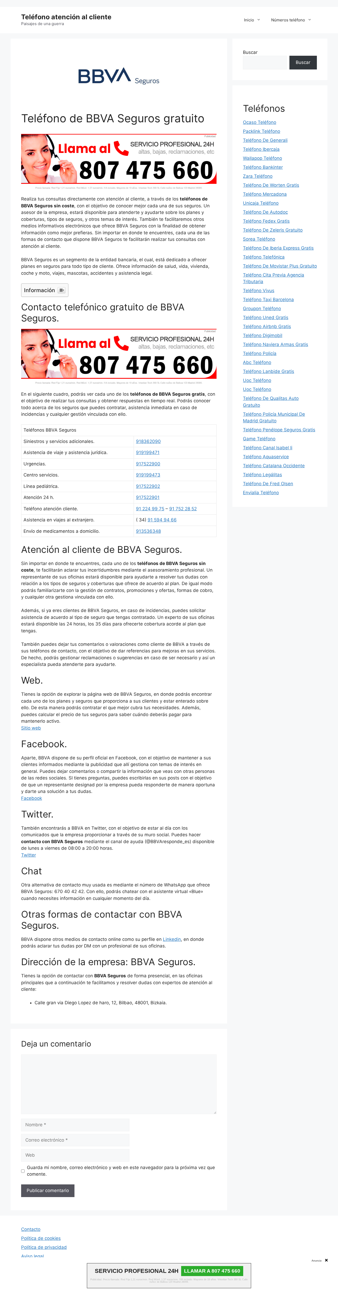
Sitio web (31, 728)
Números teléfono (288, 19)
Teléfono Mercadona (265, 194)
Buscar (250, 52)
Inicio (249, 19)
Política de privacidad (44, 1247)
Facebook (31, 798)
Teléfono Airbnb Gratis (267, 326)
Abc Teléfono (257, 362)
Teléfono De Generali (265, 140)
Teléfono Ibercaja (261, 149)
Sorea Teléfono (259, 239)
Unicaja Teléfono (261, 203)
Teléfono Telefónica (264, 257)
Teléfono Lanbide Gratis (268, 371)
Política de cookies (41, 1238)
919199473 (148, 475)
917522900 (148, 463)
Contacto (30, 1229)
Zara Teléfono (258, 176)
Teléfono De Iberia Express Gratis (278, 248)
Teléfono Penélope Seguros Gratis (279, 429)
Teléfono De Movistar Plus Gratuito (280, 266)
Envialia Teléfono (261, 492)
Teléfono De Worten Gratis (271, 185)
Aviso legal (32, 1256)
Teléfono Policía (259, 353)
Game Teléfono (259, 438)
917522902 (148, 486)
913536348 (148, 531)
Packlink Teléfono (261, 131)
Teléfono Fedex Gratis (266, 221)
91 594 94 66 (162, 519)
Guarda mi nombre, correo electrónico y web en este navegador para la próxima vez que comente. (121, 1171)
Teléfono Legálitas (262, 474)
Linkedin (172, 939)
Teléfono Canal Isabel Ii (267, 447)
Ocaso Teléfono (259, 122)
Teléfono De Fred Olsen (268, 483)
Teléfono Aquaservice (266, 456)
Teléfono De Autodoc (265, 212)
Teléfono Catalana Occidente (274, 465)
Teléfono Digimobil (262, 335)
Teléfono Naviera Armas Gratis (275, 344)
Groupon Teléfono (262, 308)
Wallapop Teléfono (262, 158)
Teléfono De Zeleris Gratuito (273, 230)
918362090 (148, 441)
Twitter (28, 855)
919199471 (147, 452)
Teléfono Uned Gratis (265, 317)
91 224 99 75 (150, 508)
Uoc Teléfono (257, 380)
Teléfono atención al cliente (66, 17)
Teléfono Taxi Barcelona (268, 299)
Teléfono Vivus (258, 290)
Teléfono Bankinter (263, 167)
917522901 (147, 497)
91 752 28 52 (183, 508)
